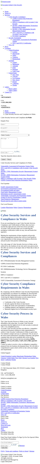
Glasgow (15, 57)
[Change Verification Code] (21, 445)
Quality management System (9, 187)
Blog (2, 429)
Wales (14, 55)
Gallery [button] (7, 87)
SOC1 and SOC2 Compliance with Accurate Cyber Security (23, 33)
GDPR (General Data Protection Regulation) (14, 399)
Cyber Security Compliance (17, 17)
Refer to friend (23, 451)
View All (11, 45)
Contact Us (8, 92)
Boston (14, 82)
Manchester (16, 53)
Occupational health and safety (10, 190)
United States (13, 73)
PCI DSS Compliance (19, 36)
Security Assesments (15, 38)
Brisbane (15, 69)
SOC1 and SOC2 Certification (21, 43)
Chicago (15, 76)
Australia (11, 60)
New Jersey (16, 80)
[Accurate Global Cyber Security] (11, 5)
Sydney (14, 62)
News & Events (5, 425)
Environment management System (11, 188)
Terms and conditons (12, 451)
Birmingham (16, 59)
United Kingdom (14, 50)
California (15, 83)
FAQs (2, 451)
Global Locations (10, 112)
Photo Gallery (13, 89)
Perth (14, 67)
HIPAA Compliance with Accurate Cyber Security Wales (18, 178)
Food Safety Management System (11, 192)
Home (6, 11)
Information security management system (13, 194)
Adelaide (15, 66)
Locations (8, 48)
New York (15, 75)
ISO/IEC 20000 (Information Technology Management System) (25, 26)
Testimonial (4, 427)
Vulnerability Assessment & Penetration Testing (15, 411)
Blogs (6, 46)
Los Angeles (16, 78)
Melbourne (15, 64)
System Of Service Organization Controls (13, 197)
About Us (8, 13)
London (14, 52)
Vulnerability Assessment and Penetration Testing (16, 195)
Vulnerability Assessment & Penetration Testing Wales (17, 166)
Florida (14, 85)
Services (7, 15)
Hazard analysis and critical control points (13, 201)
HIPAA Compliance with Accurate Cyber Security (16, 400)
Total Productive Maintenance (10, 199)
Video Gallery (13, 90)
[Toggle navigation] (1, 8)
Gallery (3, 430)
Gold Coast (15, 71)
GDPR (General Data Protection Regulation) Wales (16, 180)
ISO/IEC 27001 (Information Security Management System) (24, 30)
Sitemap (31, 451)
